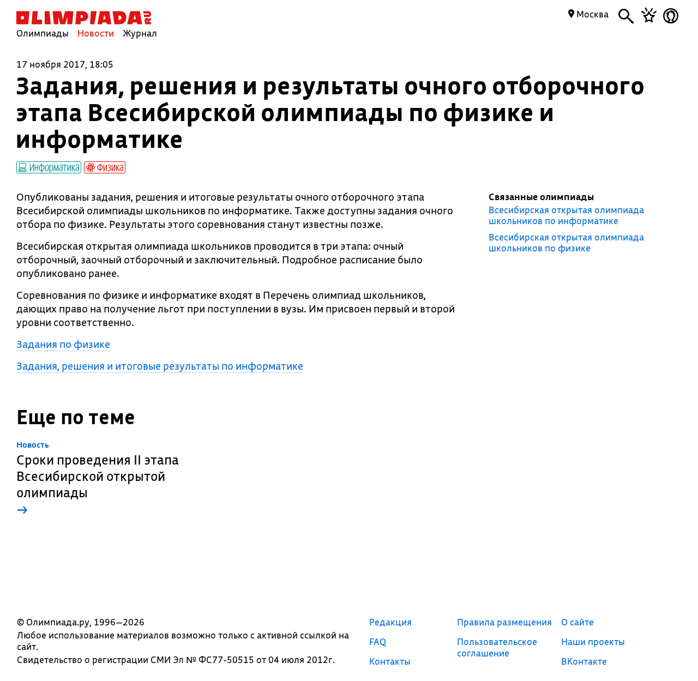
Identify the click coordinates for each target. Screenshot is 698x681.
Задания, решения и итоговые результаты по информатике (159, 365)
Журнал (140, 33)
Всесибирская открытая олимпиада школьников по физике (566, 243)
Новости (95, 33)
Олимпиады (42, 33)
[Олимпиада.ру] (83, 17)
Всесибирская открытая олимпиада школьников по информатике (566, 215)
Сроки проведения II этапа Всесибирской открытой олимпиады (97, 479)
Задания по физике (63, 344)
